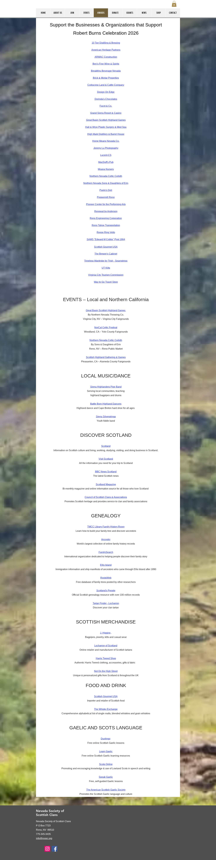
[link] (174, 4)
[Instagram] (47, 849)
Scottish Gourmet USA (106, 696)
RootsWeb (105, 578)
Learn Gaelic (106, 751)
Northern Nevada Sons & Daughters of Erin (105, 183)
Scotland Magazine (106, 484)
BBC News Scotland (106, 471)
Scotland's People (105, 590)
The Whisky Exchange (106, 709)
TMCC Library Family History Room (105, 526)
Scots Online (106, 764)
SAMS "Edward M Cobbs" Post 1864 (106, 239)
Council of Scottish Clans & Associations (106, 497)
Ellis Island (106, 565)
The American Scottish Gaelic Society (105, 790)
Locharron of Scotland (105, 645)
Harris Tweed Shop (106, 658)
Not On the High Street (106, 671)
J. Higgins (105, 633)
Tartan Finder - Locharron (106, 603)
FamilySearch (106, 552)
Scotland (105, 446)
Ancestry (105, 539)
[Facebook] (54, 849)
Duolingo (105, 738)
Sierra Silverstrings (106, 416)
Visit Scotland (106, 459)
